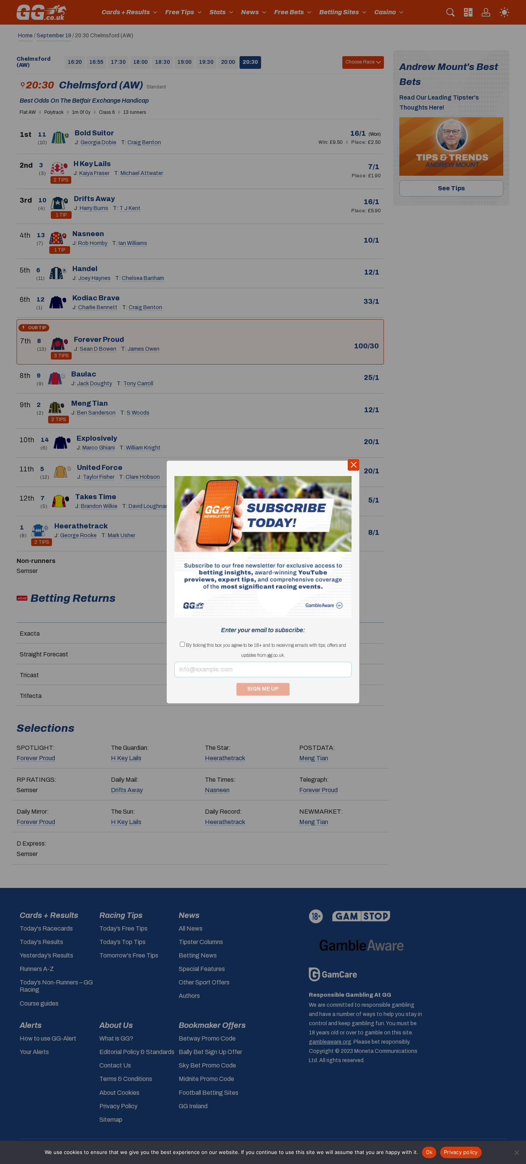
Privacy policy (461, 1152)
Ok (429, 1152)
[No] (516, 1152)
